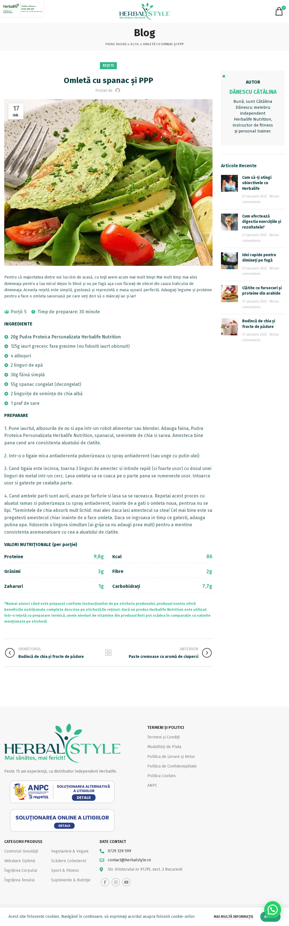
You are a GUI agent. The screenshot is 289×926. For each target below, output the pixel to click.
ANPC (152, 785)
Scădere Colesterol (68, 860)
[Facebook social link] (105, 882)
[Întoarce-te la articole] (108, 653)
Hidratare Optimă (19, 860)
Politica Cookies (161, 775)
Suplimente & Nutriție (71, 880)
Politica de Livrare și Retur (171, 756)
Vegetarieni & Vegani (69, 851)
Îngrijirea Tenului (19, 880)
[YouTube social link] (126, 882)
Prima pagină (116, 44)
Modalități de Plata (164, 746)
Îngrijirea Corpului (20, 870)
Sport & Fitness (65, 870)
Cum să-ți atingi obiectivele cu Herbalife (257, 183)
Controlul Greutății (21, 851)
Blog (134, 44)
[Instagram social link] (115, 882)
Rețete (108, 66)
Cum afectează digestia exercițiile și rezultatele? (261, 222)
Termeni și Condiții (163, 737)
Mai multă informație (233, 916)
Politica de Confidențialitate (172, 766)
